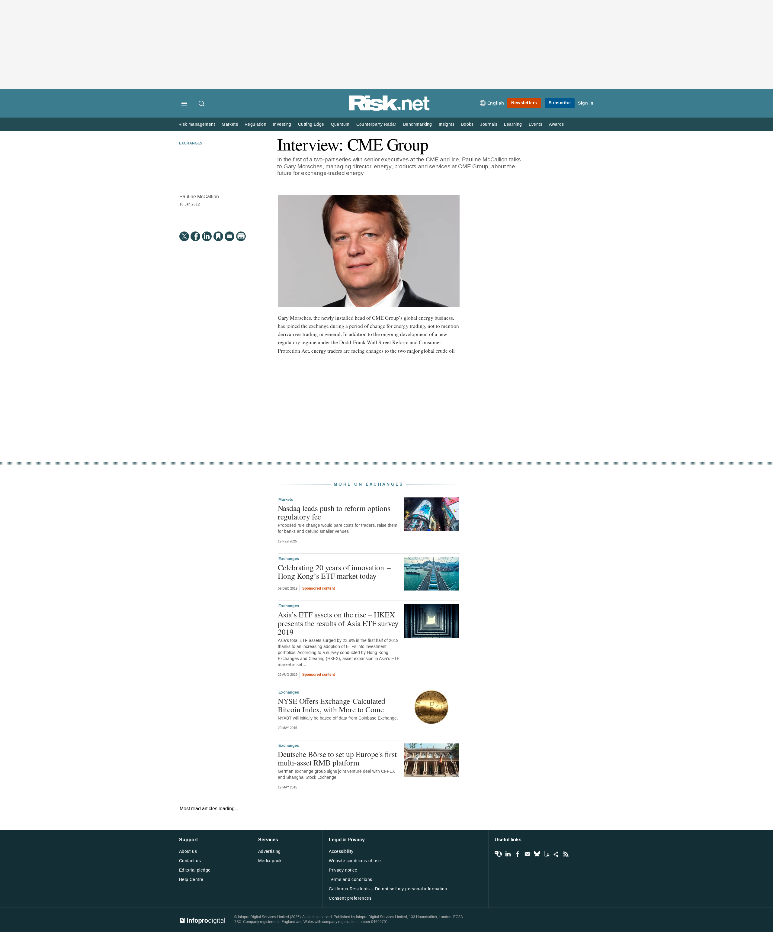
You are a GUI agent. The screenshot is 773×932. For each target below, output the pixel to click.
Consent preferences (350, 898)
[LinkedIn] (207, 236)
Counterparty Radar (376, 124)
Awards (556, 124)
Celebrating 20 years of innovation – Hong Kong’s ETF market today (334, 571)
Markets (230, 124)
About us (188, 851)
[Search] (202, 104)
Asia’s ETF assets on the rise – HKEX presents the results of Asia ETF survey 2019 (338, 623)
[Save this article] (218, 236)
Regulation (255, 124)
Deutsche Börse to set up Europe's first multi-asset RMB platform (337, 758)
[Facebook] (195, 236)
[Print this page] (241, 236)
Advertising (269, 851)
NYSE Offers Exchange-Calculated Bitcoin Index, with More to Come (331, 705)
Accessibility (341, 851)
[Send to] (229, 236)
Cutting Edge (311, 124)
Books (467, 124)
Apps (546, 854)
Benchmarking (417, 124)
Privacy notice (343, 870)
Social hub (556, 854)
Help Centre (191, 879)
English (495, 103)
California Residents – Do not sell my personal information (388, 889)
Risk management (196, 124)
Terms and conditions (350, 879)
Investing (282, 124)
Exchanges (190, 143)
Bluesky (536, 854)
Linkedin (508, 854)
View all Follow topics (498, 854)
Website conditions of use (355, 861)
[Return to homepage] (389, 109)
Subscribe (560, 103)
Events (535, 124)
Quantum (340, 124)
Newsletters (524, 103)
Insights (446, 124)
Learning (513, 124)
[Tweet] (184, 236)
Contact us (190, 861)
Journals (488, 124)
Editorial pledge (195, 870)
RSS (565, 854)
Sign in (586, 103)
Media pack (269, 861)
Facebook (517, 854)
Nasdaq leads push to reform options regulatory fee (334, 512)
